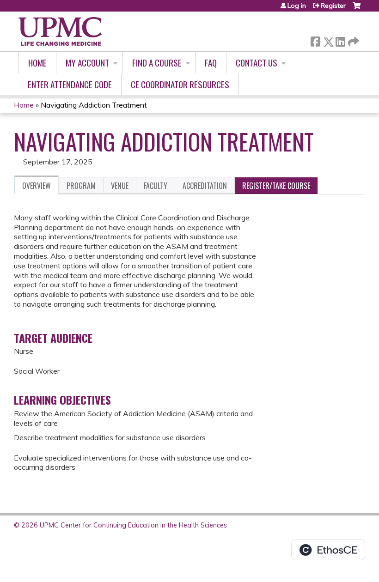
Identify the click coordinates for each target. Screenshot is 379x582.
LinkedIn (340, 40)
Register (333, 5)
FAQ (211, 62)
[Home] (60, 31)
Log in (296, 5)
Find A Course (157, 62)
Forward (352, 39)
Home (37, 62)
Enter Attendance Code (70, 84)
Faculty (155, 185)
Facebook (315, 40)
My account (87, 62)
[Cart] (357, 9)
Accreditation (205, 185)
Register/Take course (276, 185)
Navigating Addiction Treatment (94, 104)
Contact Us (256, 62)
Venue (119, 185)
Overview (36, 185)
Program (81, 185)
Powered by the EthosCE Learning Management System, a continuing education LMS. (328, 549)
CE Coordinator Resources (180, 84)
